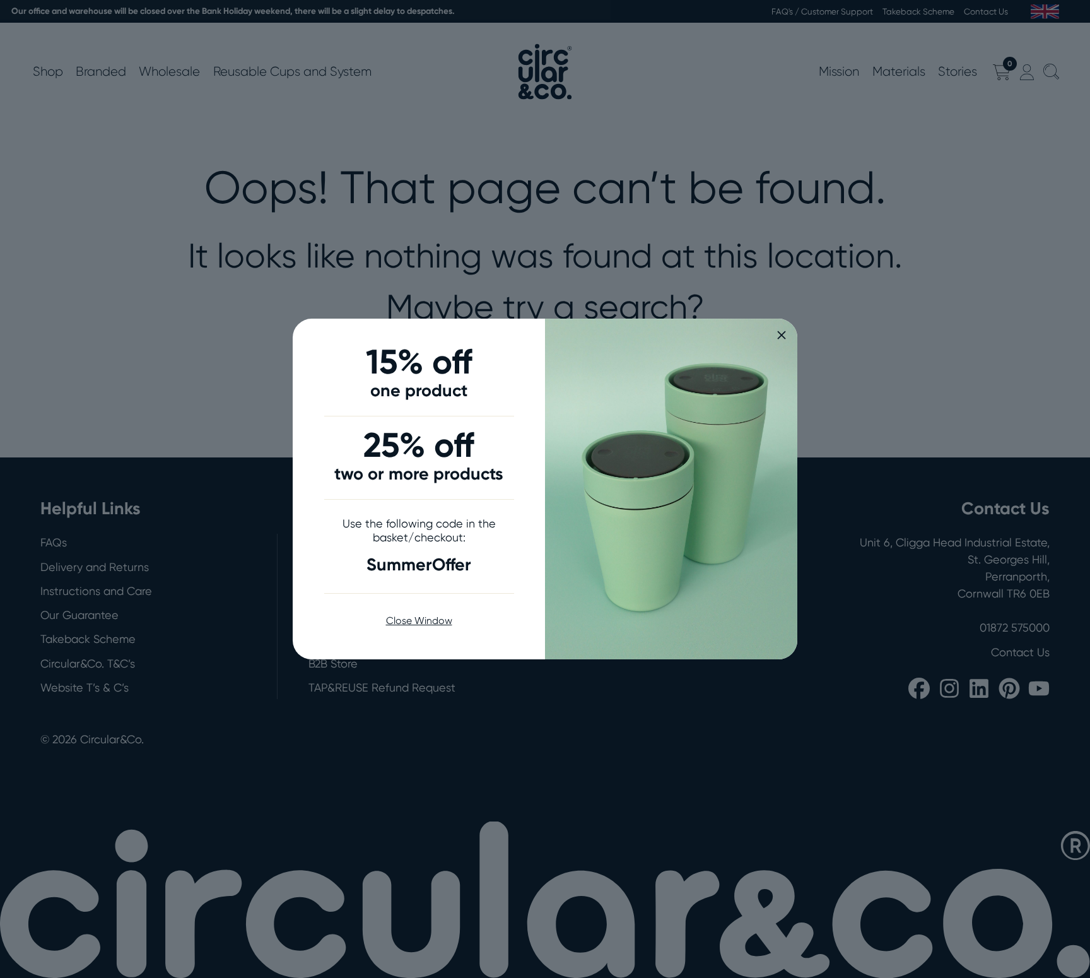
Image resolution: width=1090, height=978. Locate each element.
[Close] (781, 335)
